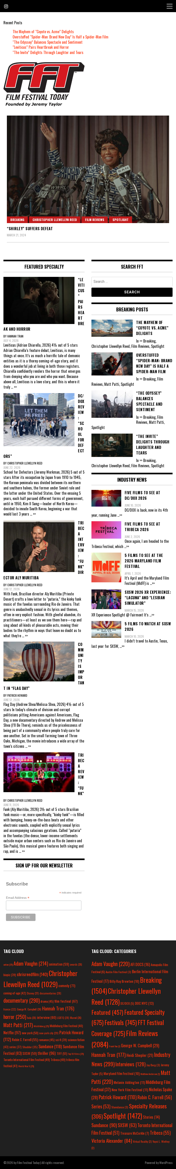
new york (30, 1032)
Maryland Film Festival (122, 1073)
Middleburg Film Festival (66, 1025)
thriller (47, 1053)
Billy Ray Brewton (124, 981)
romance (47, 1039)
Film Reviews (94, 219)
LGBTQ (63, 1018)
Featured (107, 1012)
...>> (119, 515)
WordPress (166, 1162)
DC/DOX (127, 1003)
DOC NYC (144, 1003)
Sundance (50, 1046)
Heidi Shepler (139, 1055)
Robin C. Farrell (25, 1039)
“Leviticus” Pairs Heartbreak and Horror (41, 47)
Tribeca (58, 1059)
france (9, 1009)
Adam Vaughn (31, 963)
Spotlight (121, 219)
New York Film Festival (130, 1089)
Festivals (120, 1022)
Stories (151, 1117)
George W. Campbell (29, 1009)
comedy (66, 985)
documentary (21, 1000)
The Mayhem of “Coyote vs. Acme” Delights (43, 31)
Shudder (30, 1047)
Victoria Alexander (111, 1140)
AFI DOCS (140, 964)
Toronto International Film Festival (26, 1059)
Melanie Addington (129, 1082)
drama (47, 1001)
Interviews (131, 1064)
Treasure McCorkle (134, 1133)
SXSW (29, 1053)
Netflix (12, 1032)
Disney (33, 993)
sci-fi (61, 1040)
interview (46, 1017)
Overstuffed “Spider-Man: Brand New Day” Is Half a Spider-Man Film (60, 37)
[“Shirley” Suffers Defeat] (88, 169)
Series (100, 1106)
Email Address (17, 898)
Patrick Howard (118, 1097)
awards (76, 964)
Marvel (75, 1018)
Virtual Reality (142, 1141)
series (15, 1047)
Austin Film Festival (118, 972)
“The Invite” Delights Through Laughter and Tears (48, 52)
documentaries (50, 993)
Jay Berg (153, 1065)
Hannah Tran (58, 1008)
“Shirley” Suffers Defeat (30, 228)
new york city (48, 1033)
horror (14, 1016)
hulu (31, 1018)
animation (59, 964)
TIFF (62, 1053)
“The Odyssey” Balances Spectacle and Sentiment (47, 42)
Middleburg (41, 1026)
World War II (26, 1066)
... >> (14, 387)
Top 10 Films (76, 1054)
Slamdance (119, 1107)
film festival (66, 1001)
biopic (9, 975)
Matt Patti (18, 1025)
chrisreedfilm (32, 974)
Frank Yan (114, 1046)
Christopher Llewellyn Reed (55, 219)
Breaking (17, 219)
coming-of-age (14, 993)
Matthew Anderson (150, 1074)
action (8, 964)
